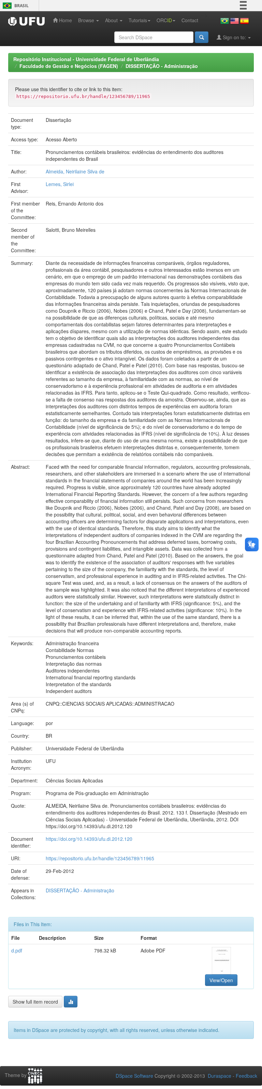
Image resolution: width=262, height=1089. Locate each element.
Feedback (246, 1075)
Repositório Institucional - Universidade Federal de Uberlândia (86, 59)
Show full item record (35, 1001)
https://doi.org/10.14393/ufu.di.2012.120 (89, 838)
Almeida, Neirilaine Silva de (75, 171)
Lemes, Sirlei (60, 184)
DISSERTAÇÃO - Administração (162, 65)
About (112, 20)
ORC (164, 20)
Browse (87, 20)
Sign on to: (234, 37)
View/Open (221, 980)
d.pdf (16, 950)
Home (65, 20)
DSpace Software (134, 1075)
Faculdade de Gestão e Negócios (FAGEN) (68, 65)
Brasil (14, 6)
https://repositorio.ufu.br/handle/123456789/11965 (100, 858)
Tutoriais (138, 20)
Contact (189, 20)
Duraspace (219, 1075)
